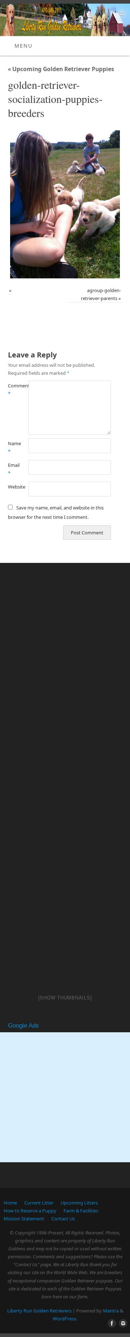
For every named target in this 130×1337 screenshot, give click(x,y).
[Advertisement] (65, 1097)
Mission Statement (24, 1218)
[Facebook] (110, 14)
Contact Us (63, 1218)
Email (13, 469)
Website (13, 486)
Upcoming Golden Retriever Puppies (61, 69)
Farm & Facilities (81, 1210)
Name (13, 447)
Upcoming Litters (79, 1202)
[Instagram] (121, 14)
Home (10, 1202)
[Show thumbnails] (65, 997)
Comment (13, 389)
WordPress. (65, 1318)
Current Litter (38, 1202)
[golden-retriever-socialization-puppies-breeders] (65, 204)
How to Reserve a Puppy (30, 1210)
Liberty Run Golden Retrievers (39, 1310)
